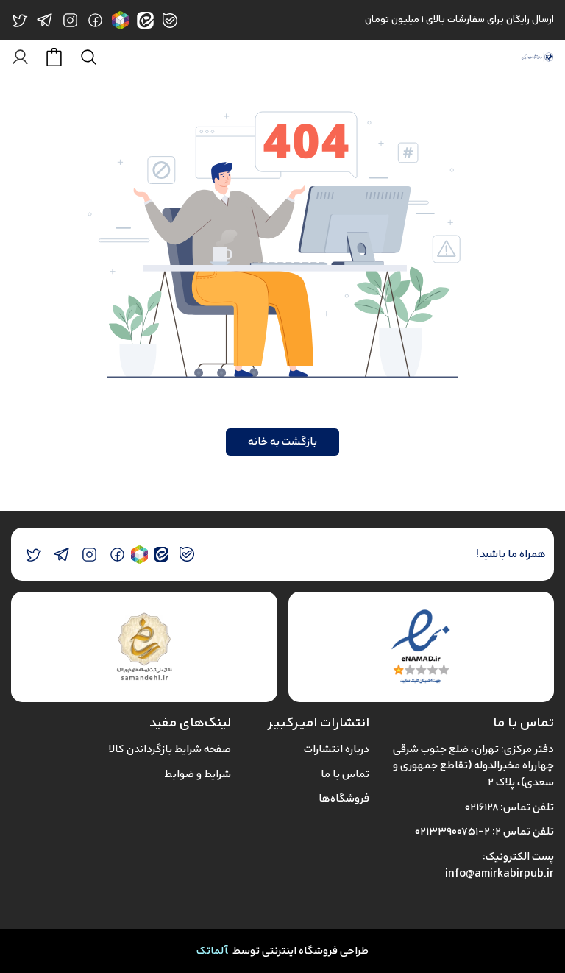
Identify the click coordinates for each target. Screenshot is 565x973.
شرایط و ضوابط (197, 774)
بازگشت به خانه (282, 441)
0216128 (481, 807)
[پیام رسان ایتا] (161, 554)
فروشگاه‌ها (344, 798)
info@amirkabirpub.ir (499, 873)
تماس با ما (345, 774)
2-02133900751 (452, 831)
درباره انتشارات (336, 749)
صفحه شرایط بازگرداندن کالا (169, 749)
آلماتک (212, 950)
